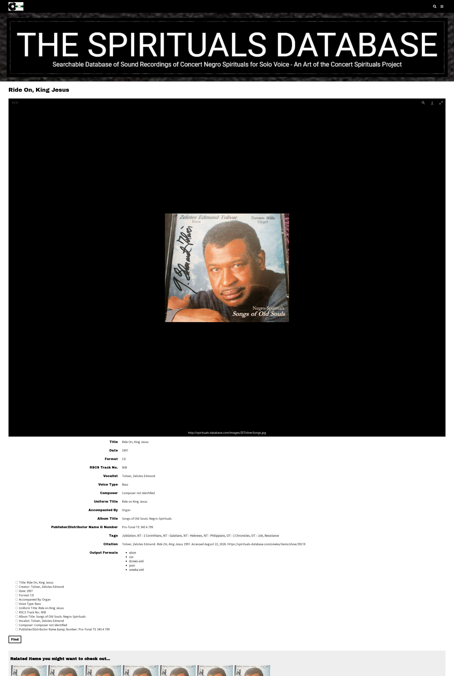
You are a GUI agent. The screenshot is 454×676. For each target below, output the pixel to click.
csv (131, 557)
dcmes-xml (136, 561)
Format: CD (26, 595)
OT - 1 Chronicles (238, 535)
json (132, 565)
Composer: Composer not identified (43, 625)
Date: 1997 (26, 591)
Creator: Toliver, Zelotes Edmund (41, 587)
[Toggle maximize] (441, 102)
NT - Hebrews (193, 535)
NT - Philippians (214, 535)
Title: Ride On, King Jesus (36, 582)
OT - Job (257, 535)
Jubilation (129, 535)
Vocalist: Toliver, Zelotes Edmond (41, 621)
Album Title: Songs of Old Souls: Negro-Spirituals (52, 616)
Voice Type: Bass (30, 604)
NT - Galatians (172, 535)
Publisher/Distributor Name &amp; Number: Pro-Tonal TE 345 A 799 (64, 629)
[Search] (434, 6)
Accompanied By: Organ (35, 599)
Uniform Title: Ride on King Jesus (41, 608)
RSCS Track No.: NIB (32, 612)
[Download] (432, 102)
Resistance (272, 535)
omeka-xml (136, 570)
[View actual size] (423, 102)
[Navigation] (441, 6)
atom (132, 553)
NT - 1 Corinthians (149, 535)
